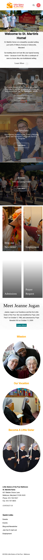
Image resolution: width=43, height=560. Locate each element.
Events (5, 523)
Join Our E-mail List (10, 530)
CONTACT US (8, 506)
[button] (38, 5)
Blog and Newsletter (10, 526)
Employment (7, 533)
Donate (5, 519)
